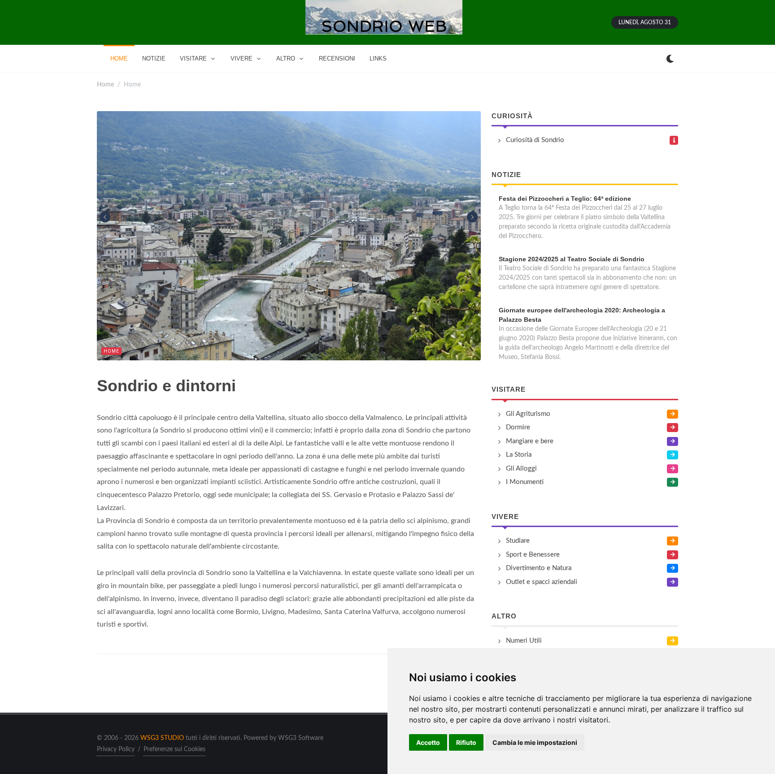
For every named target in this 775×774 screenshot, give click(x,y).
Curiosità (512, 116)
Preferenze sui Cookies (174, 749)
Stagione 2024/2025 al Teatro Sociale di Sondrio (571, 259)
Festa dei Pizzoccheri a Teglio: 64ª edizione (565, 198)
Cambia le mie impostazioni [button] (534, 742)
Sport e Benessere (533, 554)
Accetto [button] (428, 742)
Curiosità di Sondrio (535, 140)
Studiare (518, 540)
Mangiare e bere (529, 441)
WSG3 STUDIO (162, 738)
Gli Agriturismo (528, 414)
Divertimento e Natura (538, 568)
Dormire (518, 427)
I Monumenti (525, 482)
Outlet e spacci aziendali (541, 582)
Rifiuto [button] (466, 742)
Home (105, 84)
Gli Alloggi (521, 468)
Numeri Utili (524, 640)
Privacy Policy (116, 749)
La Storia (518, 454)
